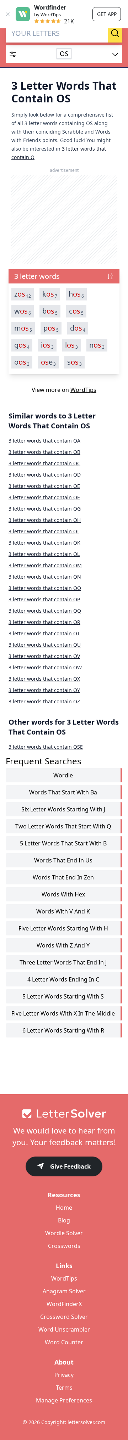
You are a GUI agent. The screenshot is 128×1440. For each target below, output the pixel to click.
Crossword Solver (64, 1317)
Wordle (63, 775)
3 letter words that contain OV (44, 656)
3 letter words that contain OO (45, 588)
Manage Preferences (64, 1400)
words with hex (63, 894)
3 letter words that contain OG (45, 508)
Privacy (64, 1375)
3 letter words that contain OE (44, 486)
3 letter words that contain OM (45, 565)
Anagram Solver (64, 1291)
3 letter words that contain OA (44, 440)
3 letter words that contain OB (44, 452)
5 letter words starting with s (63, 996)
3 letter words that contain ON (45, 576)
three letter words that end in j (63, 962)
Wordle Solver (64, 1233)
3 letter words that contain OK (44, 542)
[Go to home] (64, 1113)
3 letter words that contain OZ (44, 701)
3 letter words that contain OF (44, 497)
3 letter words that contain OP (44, 599)
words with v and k (63, 911)
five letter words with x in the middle (63, 1013)
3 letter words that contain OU (45, 644)
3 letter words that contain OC (44, 463)
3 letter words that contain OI (44, 531)
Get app (107, 14)
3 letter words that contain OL (44, 554)
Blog (64, 1220)
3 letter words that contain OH (45, 520)
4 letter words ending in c (63, 979)
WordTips (83, 390)
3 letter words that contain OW (45, 667)
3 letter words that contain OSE (46, 746)
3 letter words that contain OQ (45, 610)
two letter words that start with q (63, 826)
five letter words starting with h (63, 928)
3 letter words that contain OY (44, 690)
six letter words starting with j (63, 809)
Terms (64, 1387)
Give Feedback (70, 1166)
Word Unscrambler (64, 1329)
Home (64, 1207)
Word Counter (64, 1342)
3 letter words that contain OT (44, 633)
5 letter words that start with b (63, 843)
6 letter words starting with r (63, 1030)
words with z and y (63, 945)
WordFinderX (64, 1304)
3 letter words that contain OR (44, 622)
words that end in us (63, 860)
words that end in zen (63, 877)
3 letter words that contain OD (45, 474)
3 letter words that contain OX (44, 678)
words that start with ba (63, 792)
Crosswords (64, 1246)
